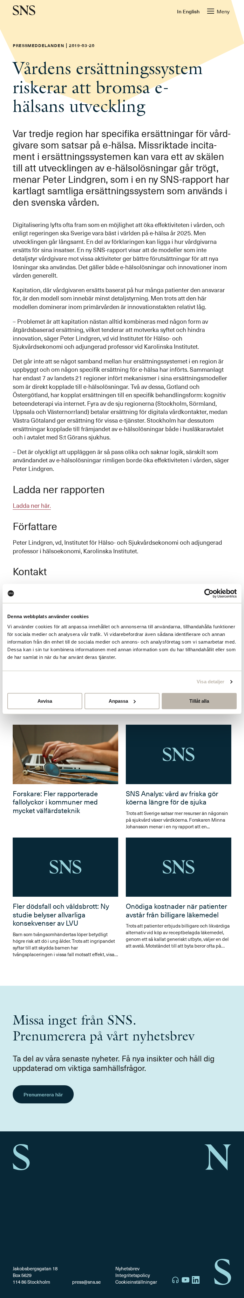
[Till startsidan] (24, 11)
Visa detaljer (210, 681)
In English (188, 11)
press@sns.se (86, 1282)
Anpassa (118, 701)
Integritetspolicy (132, 1275)
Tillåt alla (199, 701)
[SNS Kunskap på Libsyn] (175, 1280)
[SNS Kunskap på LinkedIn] (196, 1280)
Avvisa (44, 701)
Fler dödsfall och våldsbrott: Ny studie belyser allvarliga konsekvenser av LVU (61, 914)
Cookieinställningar (136, 1281)
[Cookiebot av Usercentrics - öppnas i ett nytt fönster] (209, 593)
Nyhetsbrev (127, 1268)
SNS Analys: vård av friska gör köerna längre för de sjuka (172, 797)
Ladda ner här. (32, 505)
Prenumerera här (43, 1094)
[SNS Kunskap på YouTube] (185, 1280)
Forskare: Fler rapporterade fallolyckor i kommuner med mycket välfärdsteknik (55, 801)
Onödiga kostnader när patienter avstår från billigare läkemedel (176, 910)
